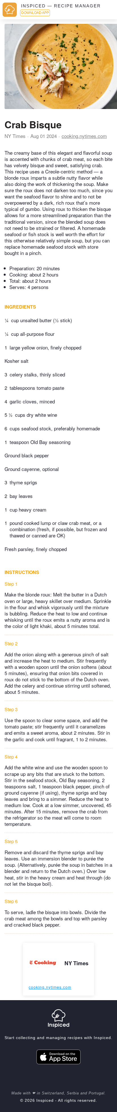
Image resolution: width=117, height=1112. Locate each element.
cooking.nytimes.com (84, 135)
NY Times (15, 135)
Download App (35, 13)
